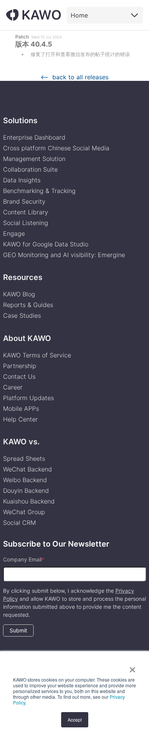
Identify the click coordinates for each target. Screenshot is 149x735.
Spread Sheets (24, 458)
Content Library (25, 212)
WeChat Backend (27, 469)
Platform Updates (28, 398)
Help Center (20, 419)
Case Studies (22, 315)
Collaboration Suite (30, 169)
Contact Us (19, 376)
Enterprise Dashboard (34, 137)
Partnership (19, 366)
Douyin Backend (26, 490)
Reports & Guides (28, 305)
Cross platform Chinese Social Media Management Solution (56, 153)
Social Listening (25, 223)
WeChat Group (24, 512)
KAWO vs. (21, 441)
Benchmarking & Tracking (39, 191)
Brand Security (24, 201)
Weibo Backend (25, 480)
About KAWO (27, 338)
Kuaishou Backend (29, 501)
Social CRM (19, 522)
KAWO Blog (19, 294)
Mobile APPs (21, 408)
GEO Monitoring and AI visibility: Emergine (64, 255)
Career (13, 387)
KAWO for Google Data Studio (45, 244)
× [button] (132, 667)
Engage (14, 233)
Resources (22, 277)
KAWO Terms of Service (38, 355)
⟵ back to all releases (74, 77)
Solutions (20, 120)
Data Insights (21, 180)
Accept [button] (75, 719)
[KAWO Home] (33, 15)
